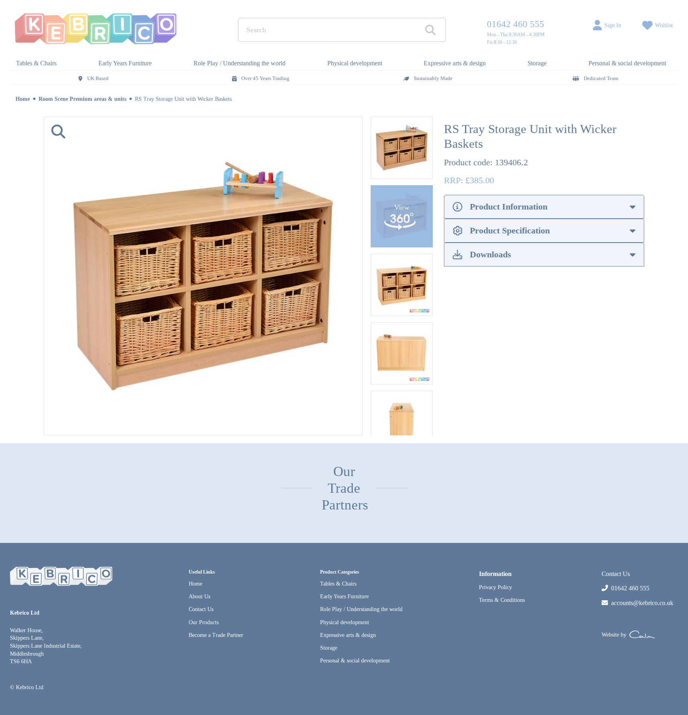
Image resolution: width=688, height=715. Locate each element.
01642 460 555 (515, 24)
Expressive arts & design (348, 635)
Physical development (344, 622)
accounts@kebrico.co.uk (642, 602)
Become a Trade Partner (216, 635)
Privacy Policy (495, 587)
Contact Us (201, 609)
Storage (328, 648)
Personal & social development (355, 661)
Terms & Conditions (502, 600)
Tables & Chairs (338, 584)
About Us (199, 596)
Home (23, 99)
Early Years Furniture (344, 596)
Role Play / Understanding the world (361, 609)
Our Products (204, 622)
